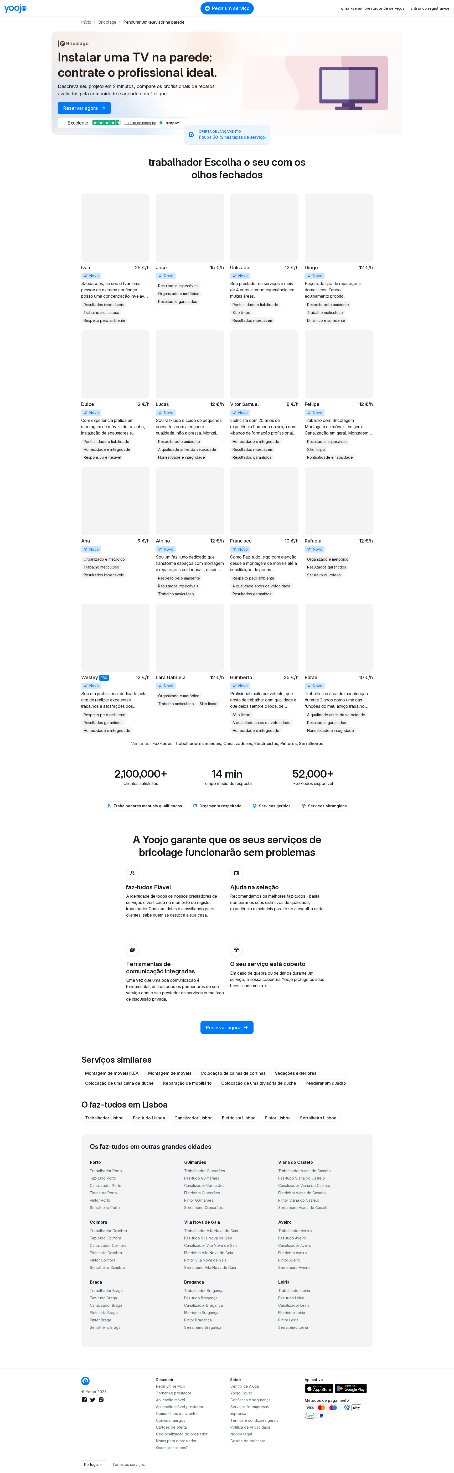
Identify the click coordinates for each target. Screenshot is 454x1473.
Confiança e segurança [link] (250, 1400)
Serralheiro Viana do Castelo (303, 1207)
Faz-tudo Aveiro (292, 1238)
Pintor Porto (100, 1200)
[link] (115, 259)
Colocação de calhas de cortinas (233, 1073)
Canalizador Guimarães (204, 1185)
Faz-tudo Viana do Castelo (301, 1178)
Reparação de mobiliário (187, 1083)
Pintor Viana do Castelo (298, 1200)
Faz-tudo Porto (103, 1178)
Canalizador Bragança (203, 1305)
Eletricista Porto (103, 1193)
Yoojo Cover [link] (241, 1393)
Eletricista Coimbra (106, 1252)
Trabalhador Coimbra (108, 1230)
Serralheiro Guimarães (203, 1207)
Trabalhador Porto (106, 1171)
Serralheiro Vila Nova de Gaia (210, 1267)
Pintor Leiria (288, 1320)
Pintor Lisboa (278, 1117)
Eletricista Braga (104, 1312)
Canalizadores (237, 743)
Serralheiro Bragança (202, 1327)
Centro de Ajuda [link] (244, 1386)
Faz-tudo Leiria (291, 1298)
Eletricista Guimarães (202, 1193)
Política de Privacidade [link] (250, 1427)
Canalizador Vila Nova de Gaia (211, 1245)
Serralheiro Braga (105, 1327)
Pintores (288, 743)
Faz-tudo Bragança (201, 1298)
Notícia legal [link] (241, 1434)
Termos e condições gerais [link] (254, 1420)
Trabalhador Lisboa (104, 1117)
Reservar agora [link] (81, 108)
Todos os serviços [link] (128, 1464)
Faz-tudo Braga (103, 1298)
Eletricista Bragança (201, 1312)
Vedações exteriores (295, 1073)
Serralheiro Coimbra (107, 1267)
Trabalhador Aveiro (295, 1230)
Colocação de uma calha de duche (119, 1083)
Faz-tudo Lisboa (149, 1117)
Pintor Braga (100, 1320)
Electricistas (266, 743)
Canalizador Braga (106, 1305)
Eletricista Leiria (291, 1312)
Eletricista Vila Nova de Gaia (208, 1252)
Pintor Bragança (198, 1320)
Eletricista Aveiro (292, 1252)
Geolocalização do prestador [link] (182, 1434)
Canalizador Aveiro (294, 1245)
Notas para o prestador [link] (176, 1441)
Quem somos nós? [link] (172, 1447)
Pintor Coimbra (102, 1260)
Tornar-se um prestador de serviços (372, 8)
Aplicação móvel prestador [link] (179, 1406)
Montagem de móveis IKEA (112, 1073)
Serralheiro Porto (105, 1207)
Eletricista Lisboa (238, 1117)
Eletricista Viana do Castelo (302, 1193)
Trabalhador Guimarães (204, 1171)
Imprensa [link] (238, 1413)
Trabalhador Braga (106, 1290)
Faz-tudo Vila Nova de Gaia (208, 1238)
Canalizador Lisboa (193, 1117)
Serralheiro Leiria (293, 1327)
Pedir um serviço (231, 8)
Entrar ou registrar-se (430, 8)
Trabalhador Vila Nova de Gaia (211, 1230)
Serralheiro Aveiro (294, 1267)
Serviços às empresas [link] (249, 1406)
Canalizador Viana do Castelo (304, 1185)
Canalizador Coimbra (108, 1245)
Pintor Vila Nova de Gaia (205, 1260)
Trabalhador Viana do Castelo (304, 1171)
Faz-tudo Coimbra (105, 1238)
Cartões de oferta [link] (171, 1427)
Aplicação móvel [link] (170, 1400)
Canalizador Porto (105, 1185)
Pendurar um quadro (326, 1083)
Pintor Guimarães (198, 1200)
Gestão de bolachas (248, 1441)
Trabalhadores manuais (198, 743)
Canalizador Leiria (293, 1305)
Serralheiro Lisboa (318, 1117)
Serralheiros (311, 743)
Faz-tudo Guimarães (201, 1178)
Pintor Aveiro (289, 1260)
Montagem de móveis (169, 1073)
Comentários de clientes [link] (177, 1413)
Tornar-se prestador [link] (173, 1393)
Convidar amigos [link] (170, 1420)
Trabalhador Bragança (203, 1290)
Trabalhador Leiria (294, 1290)
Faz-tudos (162, 743)
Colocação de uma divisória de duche (258, 1083)
